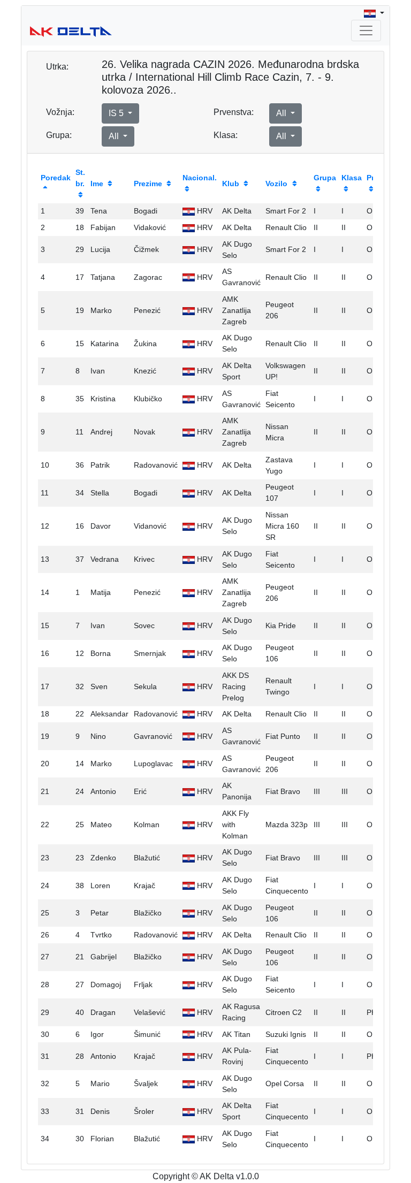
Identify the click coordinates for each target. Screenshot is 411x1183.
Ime (96, 183)
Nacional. (199, 177)
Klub (230, 183)
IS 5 (117, 113)
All (282, 113)
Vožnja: (60, 112)
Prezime (148, 183)
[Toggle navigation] (366, 30)
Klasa (351, 177)
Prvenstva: (234, 112)
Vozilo (276, 183)
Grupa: (59, 135)
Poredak (56, 177)
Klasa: (226, 135)
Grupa (325, 177)
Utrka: (57, 66)
